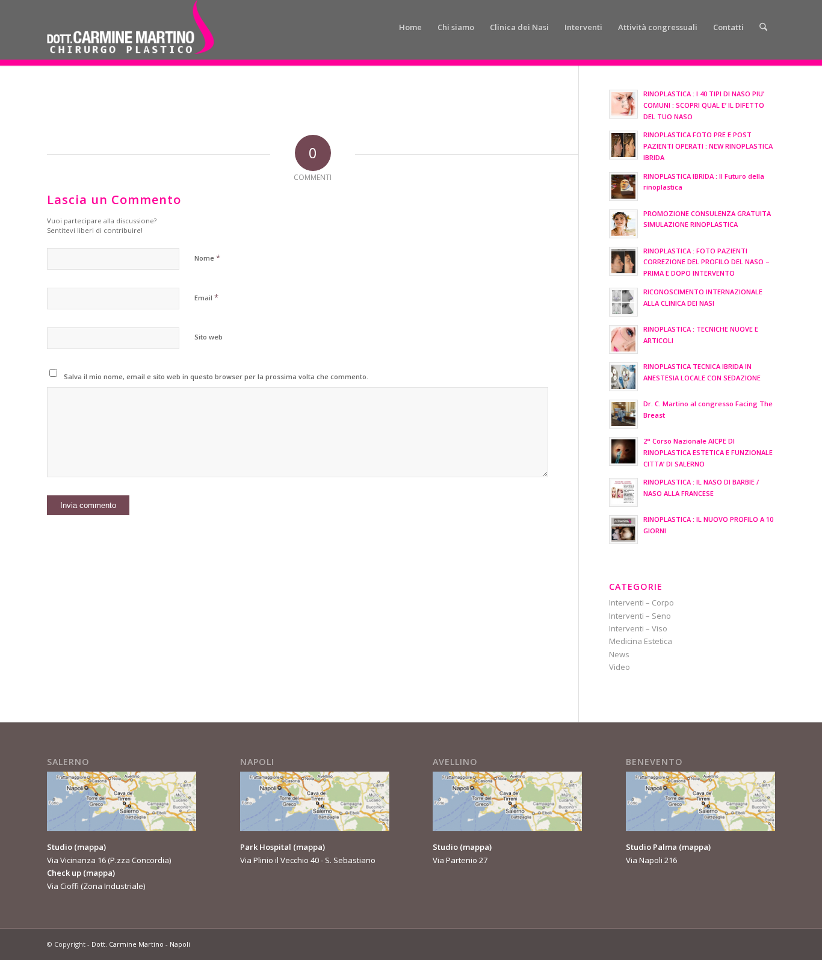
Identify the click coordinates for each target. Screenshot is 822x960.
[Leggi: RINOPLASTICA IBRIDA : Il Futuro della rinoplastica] (623, 186)
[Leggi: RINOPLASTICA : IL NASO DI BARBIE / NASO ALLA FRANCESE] (623, 492)
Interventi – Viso (638, 628)
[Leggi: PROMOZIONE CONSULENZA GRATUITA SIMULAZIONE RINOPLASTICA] (623, 223)
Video (619, 666)
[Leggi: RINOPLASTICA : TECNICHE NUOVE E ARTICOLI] (623, 339)
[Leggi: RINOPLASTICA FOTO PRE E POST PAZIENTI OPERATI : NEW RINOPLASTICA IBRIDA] (623, 145)
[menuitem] (410, 27)
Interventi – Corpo (641, 602)
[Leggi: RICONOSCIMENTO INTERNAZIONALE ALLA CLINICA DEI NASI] (623, 302)
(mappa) (90, 846)
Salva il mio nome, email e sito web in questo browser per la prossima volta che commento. (216, 376)
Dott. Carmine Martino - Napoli (140, 944)
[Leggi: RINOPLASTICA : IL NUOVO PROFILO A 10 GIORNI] (623, 529)
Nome (207, 257)
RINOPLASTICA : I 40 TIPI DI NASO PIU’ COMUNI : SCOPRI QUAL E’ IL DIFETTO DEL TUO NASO (703, 105)
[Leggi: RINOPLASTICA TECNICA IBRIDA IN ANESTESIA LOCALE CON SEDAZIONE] (623, 376)
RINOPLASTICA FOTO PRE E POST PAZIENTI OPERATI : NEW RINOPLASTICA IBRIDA (708, 146)
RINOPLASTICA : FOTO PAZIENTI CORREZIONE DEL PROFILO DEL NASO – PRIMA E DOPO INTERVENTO (706, 262)
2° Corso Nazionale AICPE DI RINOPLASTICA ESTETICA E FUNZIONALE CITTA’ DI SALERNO (708, 452)
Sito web (208, 336)
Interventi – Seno (640, 615)
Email (206, 297)
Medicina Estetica (640, 641)
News (619, 654)
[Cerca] (763, 27)
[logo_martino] (130, 27)
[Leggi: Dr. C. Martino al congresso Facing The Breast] (623, 414)
